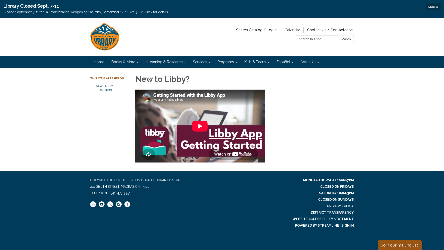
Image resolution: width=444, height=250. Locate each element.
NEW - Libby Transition (104, 88)
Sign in (348, 225)
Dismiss (433, 6)
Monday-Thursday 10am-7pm (328, 180)
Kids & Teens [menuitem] (255, 62)
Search (346, 39)
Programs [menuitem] (225, 62)
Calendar (292, 30)
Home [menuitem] (99, 62)
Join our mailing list (399, 245)
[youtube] (102, 206)
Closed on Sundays (336, 199)
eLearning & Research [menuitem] (164, 62)
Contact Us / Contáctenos (330, 30)
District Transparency (332, 212)
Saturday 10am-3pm (336, 193)
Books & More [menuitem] (123, 62)
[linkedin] (93, 206)
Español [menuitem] (283, 62)
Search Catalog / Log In (257, 30)
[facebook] (127, 206)
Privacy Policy (340, 206)
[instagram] (119, 206)
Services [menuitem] (200, 62)
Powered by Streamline (317, 225)
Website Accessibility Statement (323, 219)
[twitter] (110, 204)
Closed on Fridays (337, 186)
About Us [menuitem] (308, 62)
